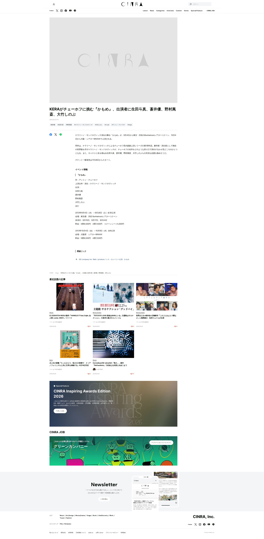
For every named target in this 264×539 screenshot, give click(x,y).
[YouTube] (70, 10)
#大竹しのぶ (98, 124)
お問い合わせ (99, 532)
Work (111, 515)
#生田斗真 (60, 124)
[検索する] (190, 4)
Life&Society (103, 515)
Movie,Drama (80, 515)
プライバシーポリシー (112, 532)
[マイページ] (54, 4)
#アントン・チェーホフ (118, 124)
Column (179, 11)
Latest (145, 11)
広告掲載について (81, 532)
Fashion (69, 518)
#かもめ (107, 124)
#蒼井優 (53, 124)
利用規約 (123, 532)
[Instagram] (61, 11)
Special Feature (196, 11)
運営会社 (63, 532)
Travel (62, 518)
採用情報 (70, 532)
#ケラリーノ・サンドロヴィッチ (83, 124)
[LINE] (75, 11)
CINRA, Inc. (203, 516)
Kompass (67, 524)
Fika (61, 524)
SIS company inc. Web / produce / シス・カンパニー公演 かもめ (104, 259)
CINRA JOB (210, 11)
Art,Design (70, 515)
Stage (57, 273)
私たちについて (54, 532)
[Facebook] (66, 11)
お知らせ (90, 532)
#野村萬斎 (69, 124)
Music (62, 515)
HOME (51, 273)
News (152, 11)
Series (186, 11)
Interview (170, 11)
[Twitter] (57, 11)
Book (95, 515)
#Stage (130, 124)
